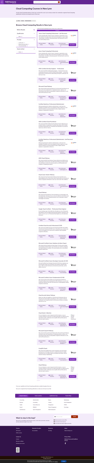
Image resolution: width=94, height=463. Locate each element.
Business (21, 402)
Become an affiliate (20, 441)
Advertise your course (20, 443)
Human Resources (36, 404)
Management (50, 404)
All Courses (18, 430)
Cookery (50, 402)
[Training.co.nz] (10, 2)
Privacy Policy (67, 436)
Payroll (21, 407)
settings (56, 461)
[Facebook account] (65, 443)
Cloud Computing (28, 20)
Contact (17, 439)
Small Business (22, 409)
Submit (74, 416)
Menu (2, 2)
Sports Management (37, 409)
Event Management (67, 402)
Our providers (35, 430)
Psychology (66, 407)
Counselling (35, 402)
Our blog (50, 430)
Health (21, 404)
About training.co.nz (68, 430)
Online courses (19, 432)
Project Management (52, 407)
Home (19, 20)
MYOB (65, 404)
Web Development (51, 409)
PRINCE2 (35, 407)
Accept (63, 461)
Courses (22, 20)
